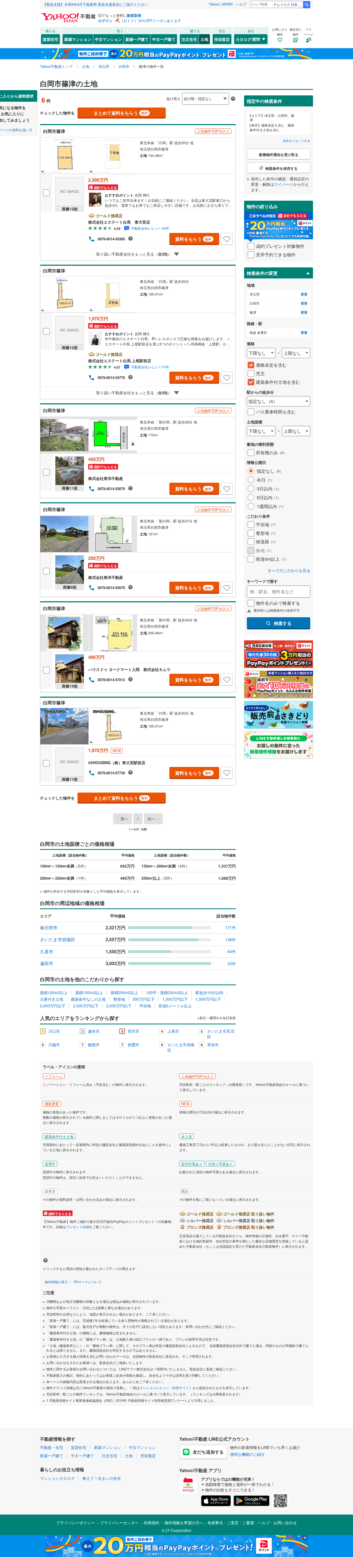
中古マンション (108, 39)
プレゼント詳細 (77, 1226)
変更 (304, 294)
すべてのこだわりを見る (289, 570)
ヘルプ (241, 4)
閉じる (150, 94)
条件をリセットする (296, 140)
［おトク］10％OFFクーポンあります (150, 20)
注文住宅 (189, 39)
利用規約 (151, 1522)
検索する (283, 623)
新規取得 (134, 15)
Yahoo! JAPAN (220, 4)
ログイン (105, 20)
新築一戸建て (137, 39)
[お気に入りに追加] (227, 239)
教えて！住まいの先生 (101, 1478)
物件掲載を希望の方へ (184, 1522)
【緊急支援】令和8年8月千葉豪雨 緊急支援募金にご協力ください (95, 4)
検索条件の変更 (262, 273)
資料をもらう (193, 239)
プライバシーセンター (119, 1522)
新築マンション (77, 39)
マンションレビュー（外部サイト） (166, 1387)
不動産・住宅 (51, 1447)
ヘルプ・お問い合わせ (277, 1522)
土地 (204, 39)
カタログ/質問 (248, 39)
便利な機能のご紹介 (247, 1454)
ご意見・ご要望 (240, 1522)
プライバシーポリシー (75, 1522)
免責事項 (215, 1522)
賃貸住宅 (50, 39)
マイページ (283, 184)
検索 (306, 4)
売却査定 (222, 39)
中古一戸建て (163, 39)
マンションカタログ (57, 1478)
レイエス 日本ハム (290, 4)
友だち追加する (208, 1452)
